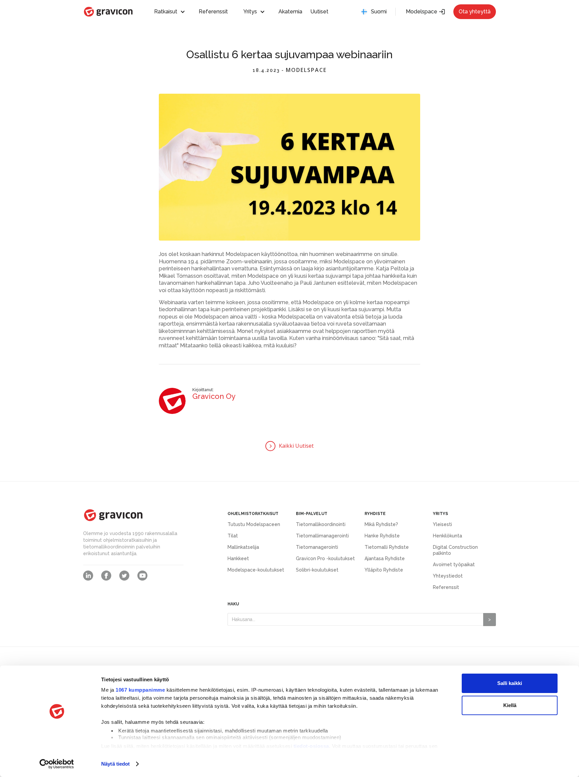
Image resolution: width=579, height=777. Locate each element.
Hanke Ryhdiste (382, 535)
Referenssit (213, 11)
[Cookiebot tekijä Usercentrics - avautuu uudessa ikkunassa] (56, 764)
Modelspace (425, 11)
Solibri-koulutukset (317, 570)
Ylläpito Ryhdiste (384, 570)
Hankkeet (238, 558)
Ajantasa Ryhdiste (385, 558)
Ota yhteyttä (475, 11)
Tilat (233, 535)
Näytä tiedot (115, 764)
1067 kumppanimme (140, 690)
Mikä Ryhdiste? (381, 524)
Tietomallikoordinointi (320, 524)
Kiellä (509, 705)
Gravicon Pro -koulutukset (325, 558)
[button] (172, 12)
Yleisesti (442, 524)
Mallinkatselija (243, 547)
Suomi (379, 11)
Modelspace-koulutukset (256, 570)
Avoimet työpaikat (454, 564)
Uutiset (319, 11)
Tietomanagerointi (317, 547)
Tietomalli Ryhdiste (387, 547)
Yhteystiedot (448, 576)
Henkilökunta (447, 535)
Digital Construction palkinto (455, 550)
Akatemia (290, 11)
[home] (108, 11)
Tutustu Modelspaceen (254, 524)
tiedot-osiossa (311, 746)
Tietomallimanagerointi (322, 535)
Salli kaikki (509, 683)
